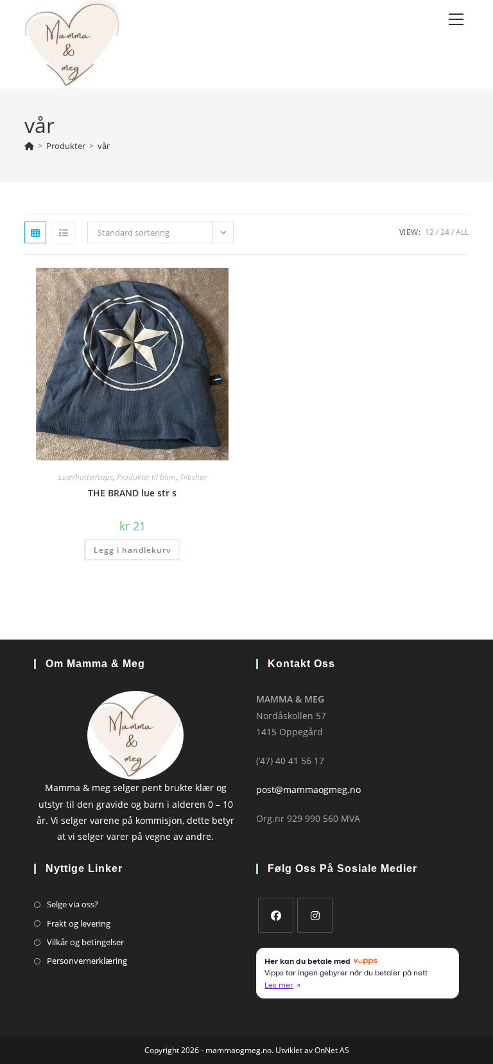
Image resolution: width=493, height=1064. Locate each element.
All (462, 232)
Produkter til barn (146, 476)
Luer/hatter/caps (85, 476)
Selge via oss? (72, 904)
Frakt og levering (78, 923)
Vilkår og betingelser (85, 942)
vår (104, 146)
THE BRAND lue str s (132, 493)
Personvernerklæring (87, 960)
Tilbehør (193, 476)
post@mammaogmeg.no (308, 789)
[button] (191, 282)
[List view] (63, 232)
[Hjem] (29, 146)
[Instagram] (315, 915)
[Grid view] (35, 232)
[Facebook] (275, 915)
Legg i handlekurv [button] (132, 550)
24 (444, 232)
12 (429, 232)
